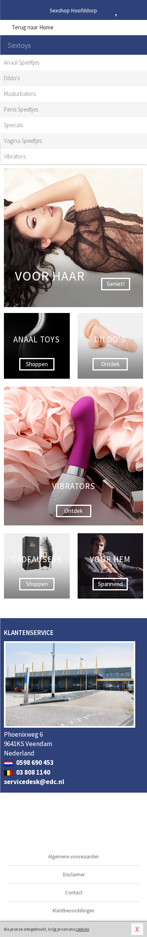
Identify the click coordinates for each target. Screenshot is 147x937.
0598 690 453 (34, 762)
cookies (82, 929)
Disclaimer (74, 874)
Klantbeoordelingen (73, 910)
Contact (73, 892)
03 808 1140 (32, 772)
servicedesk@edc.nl (34, 781)
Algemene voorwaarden (73, 856)
